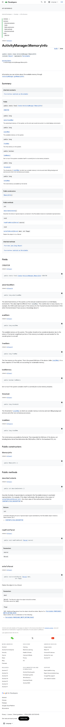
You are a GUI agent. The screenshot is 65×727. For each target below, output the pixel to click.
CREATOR (6, 110)
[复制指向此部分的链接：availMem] (11, 315)
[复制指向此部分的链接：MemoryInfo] (13, 453)
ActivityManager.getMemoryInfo (13, 76)
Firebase (4, 703)
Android (4, 647)
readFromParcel (9, 222)
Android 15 (5, 676)
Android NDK (26, 683)
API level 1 (9, 40)
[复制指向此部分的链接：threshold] (11, 394)
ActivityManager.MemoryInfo (32, 105)
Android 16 (5, 673)
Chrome (4, 700)
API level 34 (10, 288)
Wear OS (46, 649)
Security (4, 652)
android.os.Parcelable (20, 94)
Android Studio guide (29, 672)
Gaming (25, 647)
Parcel (16, 222)
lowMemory (7, 155)
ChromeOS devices (49, 652)
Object (10, 56)
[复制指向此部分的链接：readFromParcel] (16, 530)
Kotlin (56, 48)
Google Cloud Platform (8, 705)
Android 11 (5, 686)
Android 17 (5, 670)
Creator (20, 105)
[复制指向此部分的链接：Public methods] (19, 472)
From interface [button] (16, 94)
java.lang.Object (6, 60)
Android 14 (5, 678)
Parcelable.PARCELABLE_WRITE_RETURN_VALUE (20, 617)
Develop (16, 14)
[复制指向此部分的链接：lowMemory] (13, 370)
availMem (6, 132)
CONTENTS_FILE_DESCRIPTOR (11, 501)
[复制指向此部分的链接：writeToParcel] (14, 567)
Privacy (25, 658)
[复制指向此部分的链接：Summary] (13, 84)
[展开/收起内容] (9, 19)
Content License (49, 628)
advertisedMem (8, 120)
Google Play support (49, 676)
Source (4, 655)
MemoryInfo (7, 195)
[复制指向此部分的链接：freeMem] (11, 344)
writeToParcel (8, 231)
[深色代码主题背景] (62, 274)
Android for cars (48, 655)
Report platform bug (49, 670)
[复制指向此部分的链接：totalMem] (11, 420)
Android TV (47, 658)
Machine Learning (28, 649)
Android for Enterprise (8, 649)
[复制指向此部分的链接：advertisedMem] (16, 285)
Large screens (48, 647)
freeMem (6, 143)
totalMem (6, 180)
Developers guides (28, 675)
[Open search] (42, 2)
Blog (3, 660)
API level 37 (10, 347)
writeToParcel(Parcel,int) (11, 499)
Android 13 (5, 681)
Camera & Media (27, 655)
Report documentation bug (51, 673)
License (10, 714)
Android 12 (5, 684)
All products (5, 708)
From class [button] (13, 245)
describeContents (9, 211)
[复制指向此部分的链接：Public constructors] (23, 447)
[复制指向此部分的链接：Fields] (9, 260)
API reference (7, 8)
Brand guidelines (18, 714)
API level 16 (10, 424)
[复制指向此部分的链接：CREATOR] (11, 266)
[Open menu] (2, 2)
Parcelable (26, 56)
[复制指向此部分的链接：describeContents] (17, 478)
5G (24, 660)
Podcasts (4, 663)
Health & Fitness (27, 652)
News (3, 658)
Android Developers (7, 14)
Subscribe (23, 718)
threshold (7, 167)
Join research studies (49, 678)
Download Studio (27, 680)
